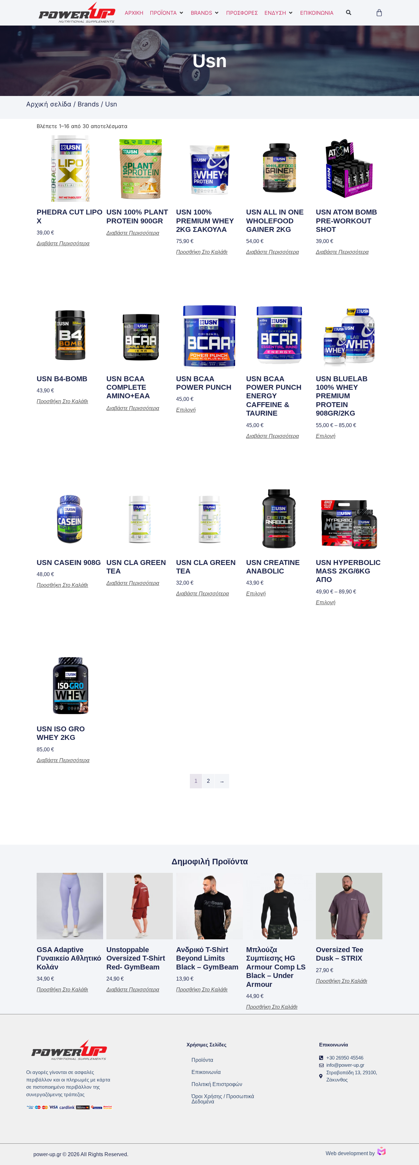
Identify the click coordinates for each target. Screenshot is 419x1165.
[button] (167, 12)
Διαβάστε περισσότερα (63, 243)
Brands (88, 104)
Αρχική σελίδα (48, 104)
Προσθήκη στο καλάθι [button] (202, 252)
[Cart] (379, 13)
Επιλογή (186, 410)
